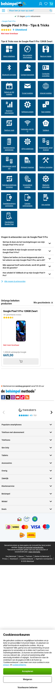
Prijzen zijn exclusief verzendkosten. (31, 547)
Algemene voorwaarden (44, 559)
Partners (29, 556)
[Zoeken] (51, 10)
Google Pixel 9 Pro (8, 21)
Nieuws (21, 556)
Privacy (5, 559)
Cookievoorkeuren (26, 559)
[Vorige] (3, 412)
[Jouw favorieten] (46, 4)
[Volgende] (51, 412)
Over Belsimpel (11, 556)
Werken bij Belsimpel (41, 556)
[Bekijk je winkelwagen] (51, 4)
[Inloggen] (40, 4)
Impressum (14, 559)
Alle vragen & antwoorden (14, 281)
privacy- (6, 665)
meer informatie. (34, 552)
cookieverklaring (19, 665)
